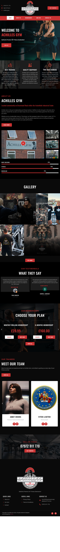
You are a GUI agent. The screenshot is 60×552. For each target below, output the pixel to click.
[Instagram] (26, 424)
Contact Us (48, 18)
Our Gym (38, 18)
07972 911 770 (30, 446)
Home (10, 18)
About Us (18, 18)
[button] (2, 329)
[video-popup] (23, 143)
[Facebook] (23, 424)
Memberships (28, 18)
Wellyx (11, 514)
